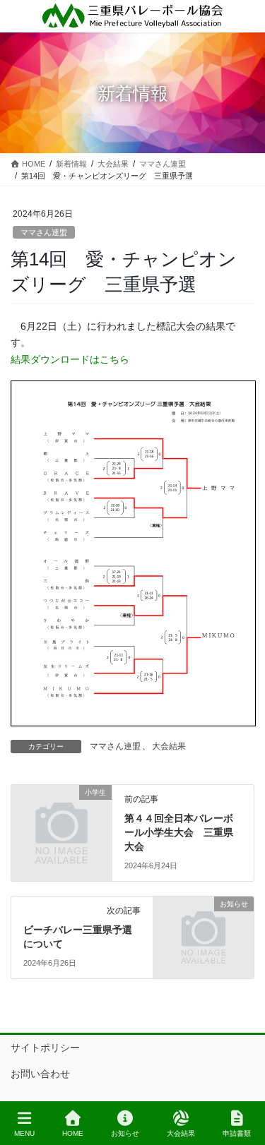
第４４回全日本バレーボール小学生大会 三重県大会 (178, 832)
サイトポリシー (45, 1047)
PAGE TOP (243, 1081)
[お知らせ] (203, 929)
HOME (72, 1133)
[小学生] (61, 817)
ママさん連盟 (43, 232)
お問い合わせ (40, 1073)
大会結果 (169, 746)
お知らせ (125, 1133)
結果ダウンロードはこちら (70, 359)
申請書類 (237, 1133)
